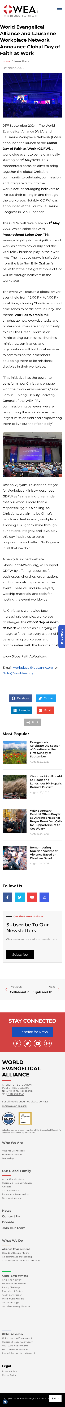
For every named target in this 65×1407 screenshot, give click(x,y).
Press (25, 61)
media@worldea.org (14, 1106)
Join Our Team (13, 1228)
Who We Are (12, 1143)
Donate (8, 1222)
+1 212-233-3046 (15, 1094)
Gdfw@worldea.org (18, 673)
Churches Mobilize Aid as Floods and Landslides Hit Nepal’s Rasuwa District (46, 782)
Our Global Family (16, 1171)
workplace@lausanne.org (33, 668)
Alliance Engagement (16, 1249)
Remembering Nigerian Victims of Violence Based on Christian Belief (44, 853)
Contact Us (11, 1216)
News (17, 61)
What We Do (12, 1241)
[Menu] (59, 10)
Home (6, 61)
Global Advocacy (12, 1334)
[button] (20, 698)
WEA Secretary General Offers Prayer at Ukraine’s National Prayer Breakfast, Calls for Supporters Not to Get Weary (46, 819)
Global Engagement (15, 1275)
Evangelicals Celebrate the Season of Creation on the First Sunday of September (45, 749)
